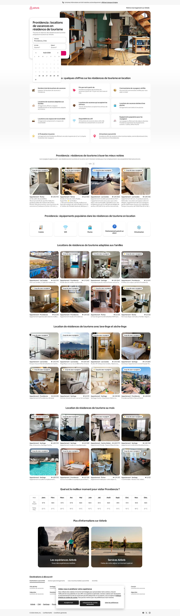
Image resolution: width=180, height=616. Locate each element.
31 (35, 79)
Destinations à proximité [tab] (37, 581)
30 (58, 76)
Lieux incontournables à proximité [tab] (78, 581)
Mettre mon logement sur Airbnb (137, 8)
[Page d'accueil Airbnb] (34, 8)
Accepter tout (68, 602)
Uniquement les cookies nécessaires (90, 603)
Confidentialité (47, 613)
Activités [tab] (95, 581)
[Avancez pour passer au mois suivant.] (57, 52)
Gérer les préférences (111, 602)
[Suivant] (93, 163)
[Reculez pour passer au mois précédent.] (36, 52)
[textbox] (41, 47)
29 (54, 76)
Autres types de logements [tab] (56, 581)
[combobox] (49, 41)
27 (47, 76)
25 (39, 76)
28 (50, 76)
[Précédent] (86, 163)
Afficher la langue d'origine (109, 2)
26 (43, 76)
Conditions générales (60, 613)
